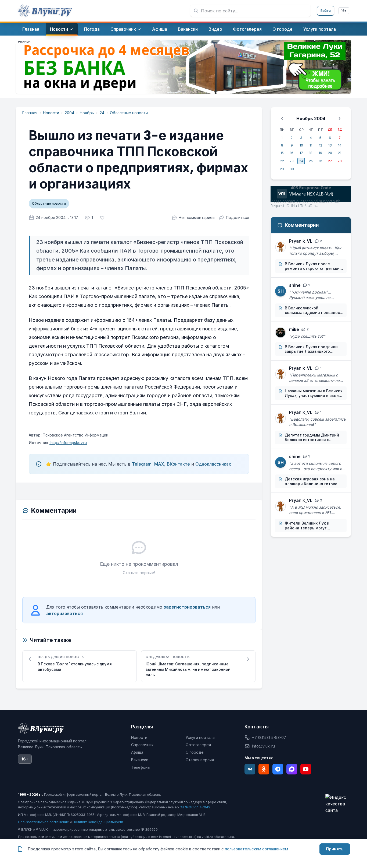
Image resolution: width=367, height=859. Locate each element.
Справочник (142, 744)
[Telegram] (277, 769)
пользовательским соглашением (256, 848)
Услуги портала (200, 737)
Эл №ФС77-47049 (195, 807)
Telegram (142, 464)
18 (310, 153)
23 (292, 161)
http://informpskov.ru (68, 442)
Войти (326, 11)
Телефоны (140, 767)
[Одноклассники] (263, 769)
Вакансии (139, 759)
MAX (159, 464)
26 (320, 161)
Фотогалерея (198, 744)
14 (339, 145)
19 (320, 153)
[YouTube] (305, 769)
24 (102, 112)
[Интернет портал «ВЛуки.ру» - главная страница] (45, 10)
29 (282, 169)
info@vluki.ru (263, 746)
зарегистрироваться (187, 607)
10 (301, 145)
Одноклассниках (213, 464)
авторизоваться (64, 613)
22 (282, 161)
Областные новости (129, 112)
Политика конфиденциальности (98, 822)
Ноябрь (87, 112)
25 (311, 161)
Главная (29, 112)
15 (282, 153)
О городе (195, 752)
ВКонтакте (178, 464)
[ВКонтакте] (249, 769)
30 (292, 169)
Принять (335, 848)
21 (339, 153)
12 (320, 145)
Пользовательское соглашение (43, 822)
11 (311, 145)
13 (330, 145)
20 (330, 153)
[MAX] (291, 769)
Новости (51, 112)
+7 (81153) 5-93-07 (269, 737)
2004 (69, 112)
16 (291, 153)
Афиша (137, 752)
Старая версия (200, 759)
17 (301, 153)
